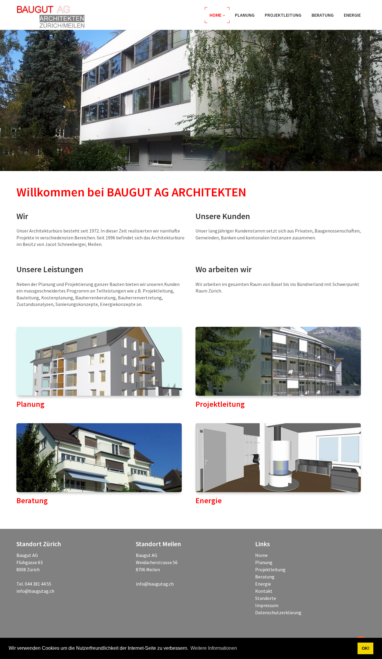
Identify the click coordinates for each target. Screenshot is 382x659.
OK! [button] (365, 648)
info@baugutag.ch (35, 591)
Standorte (265, 598)
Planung (263, 562)
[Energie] (278, 457)
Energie (263, 584)
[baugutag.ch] (51, 15)
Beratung (265, 577)
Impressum (266, 605)
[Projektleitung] (278, 361)
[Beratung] (99, 457)
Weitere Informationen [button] (213, 648)
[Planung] (99, 361)
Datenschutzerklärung (278, 612)
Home (261, 555)
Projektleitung (270, 569)
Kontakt (263, 591)
